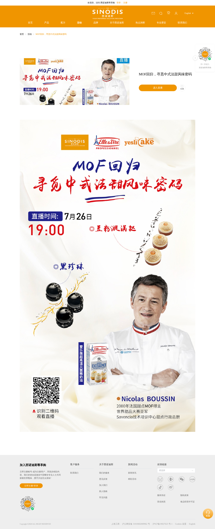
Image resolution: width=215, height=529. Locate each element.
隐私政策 (184, 495)
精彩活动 (132, 479)
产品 (46, 22)
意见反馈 (103, 479)
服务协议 (161, 495)
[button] (189, 13)
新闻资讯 (132, 473)
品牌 (95, 22)
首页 (30, 22)
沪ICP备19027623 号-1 (162, 524)
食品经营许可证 (187, 502)
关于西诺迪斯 (117, 22)
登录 (119, 3)
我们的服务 (104, 473)
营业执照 (161, 502)
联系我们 (182, 22)
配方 (63, 22)
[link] (22, 34)
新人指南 (103, 491)
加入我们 (103, 485)
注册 (125, 3)
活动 (79, 22)
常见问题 (103, 497)
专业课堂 (161, 22)
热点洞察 (140, 22)
